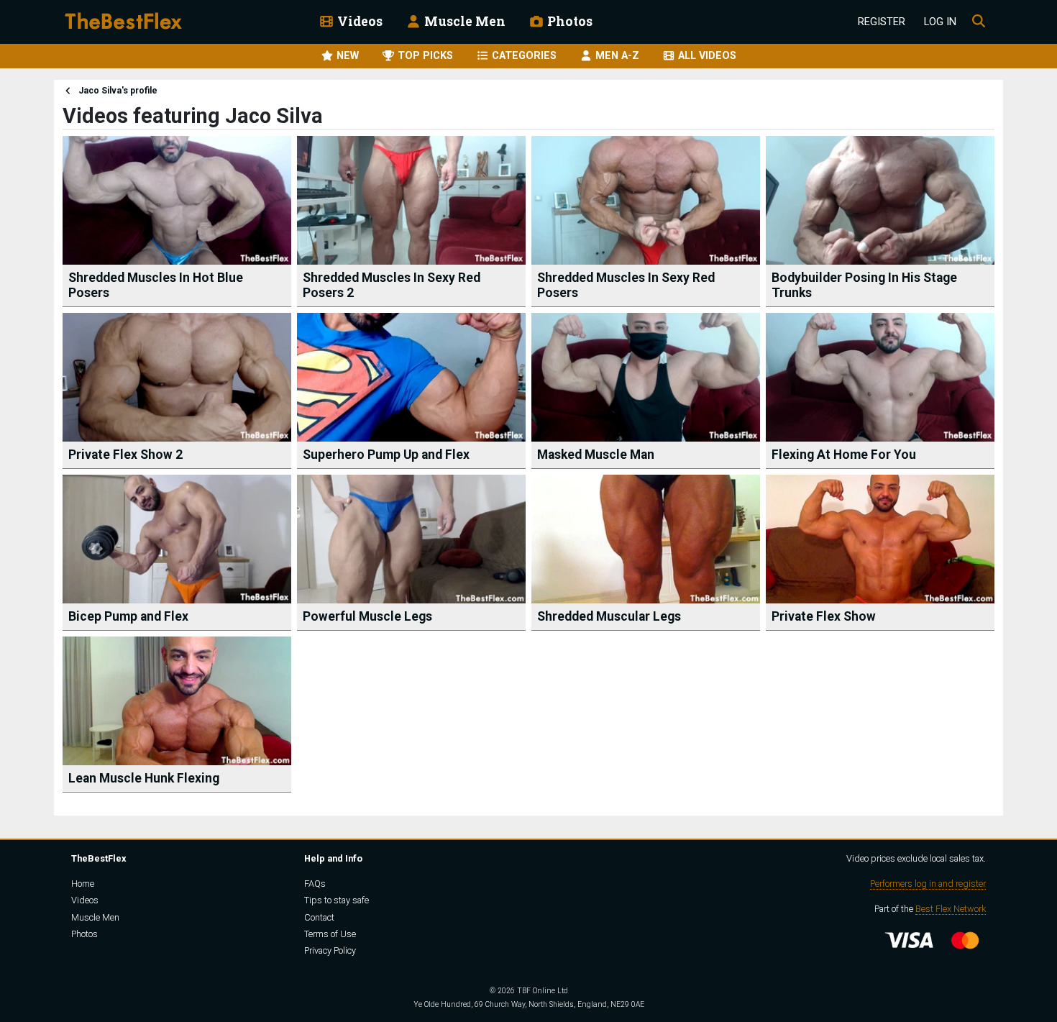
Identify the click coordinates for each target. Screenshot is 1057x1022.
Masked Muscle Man (595, 454)
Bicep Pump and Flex (128, 616)
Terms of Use (330, 934)
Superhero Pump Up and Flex (386, 454)
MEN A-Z (615, 56)
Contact (319, 917)
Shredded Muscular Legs (609, 616)
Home (82, 883)
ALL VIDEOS (705, 56)
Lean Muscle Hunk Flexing (143, 778)
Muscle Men (463, 21)
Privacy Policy (330, 950)
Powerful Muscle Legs (367, 616)
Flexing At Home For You (844, 454)
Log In (940, 22)
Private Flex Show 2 (125, 454)
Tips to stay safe (336, 900)
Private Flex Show (824, 616)
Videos (358, 21)
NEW (346, 56)
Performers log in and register (928, 883)
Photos (568, 21)
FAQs (315, 883)
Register (881, 22)
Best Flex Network (950, 908)
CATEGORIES (523, 56)
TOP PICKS (424, 56)
